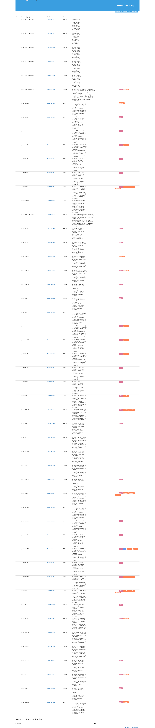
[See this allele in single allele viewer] (115, 19)
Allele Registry (118, 11)
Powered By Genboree (132, 727)
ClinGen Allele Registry (125, 5)
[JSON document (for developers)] (118, 19)
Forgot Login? (135, 11)
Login (129, 11)
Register (125, 11)
